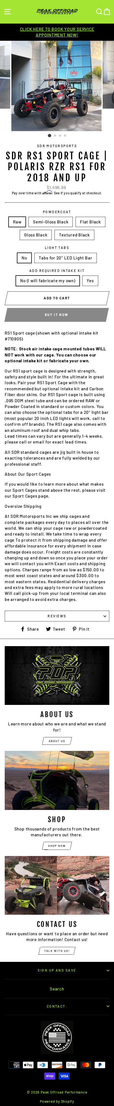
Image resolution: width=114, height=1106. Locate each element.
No (24, 257)
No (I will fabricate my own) (47, 280)
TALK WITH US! (57, 950)
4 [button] (65, 135)
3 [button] (60, 135)
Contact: (57, 1006)
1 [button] (49, 135)
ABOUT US (57, 741)
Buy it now (57, 315)
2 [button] (55, 135)
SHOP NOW (57, 845)
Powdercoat (57, 212)
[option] (57, 32)
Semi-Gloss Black (50, 221)
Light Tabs (57, 247)
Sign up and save (57, 970)
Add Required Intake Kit (57, 270)
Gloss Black (35, 234)
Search (57, 988)
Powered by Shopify (57, 1101)
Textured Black (74, 234)
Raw (17, 221)
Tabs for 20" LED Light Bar (65, 257)
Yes (90, 280)
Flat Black (90, 221)
